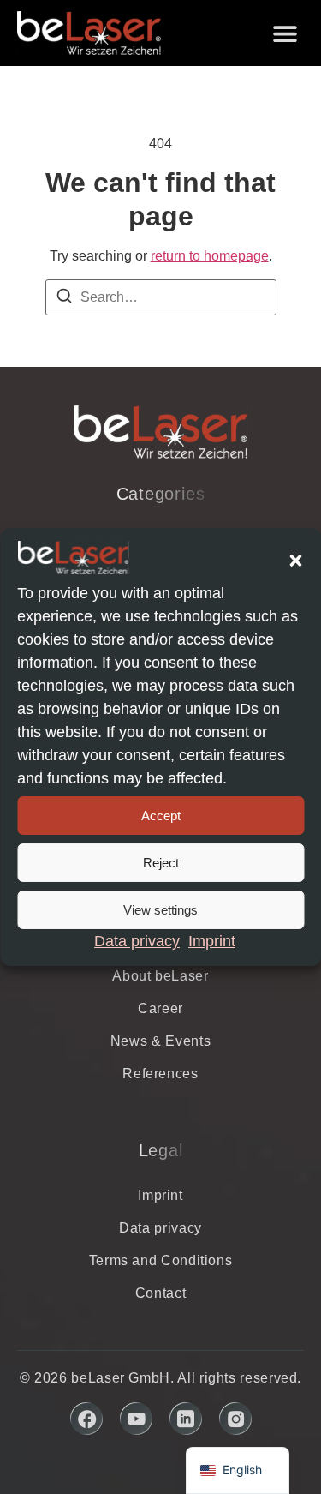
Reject (161, 862)
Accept (161, 815)
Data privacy (137, 941)
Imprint (211, 941)
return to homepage (210, 256)
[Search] (64, 298)
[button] (295, 560)
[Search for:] (160, 297)
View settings (160, 910)
